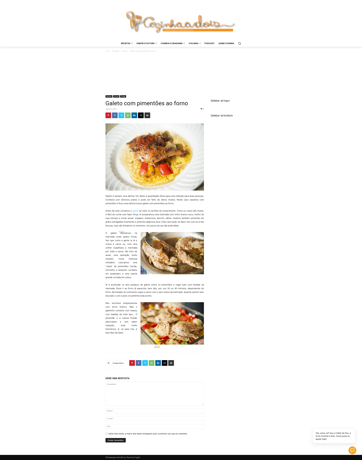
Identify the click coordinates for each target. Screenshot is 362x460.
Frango (123, 96)
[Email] (141, 115)
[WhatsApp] (128, 115)
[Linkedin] (134, 115)
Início (107, 51)
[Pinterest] (108, 115)
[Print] (147, 115)
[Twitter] (121, 115)
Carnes (124, 51)
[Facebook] (115, 115)
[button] (239, 43)
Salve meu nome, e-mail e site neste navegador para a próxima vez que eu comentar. (148, 433)
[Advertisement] (181, 74)
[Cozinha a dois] (181, 20)
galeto (135, 210)
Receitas (115, 51)
